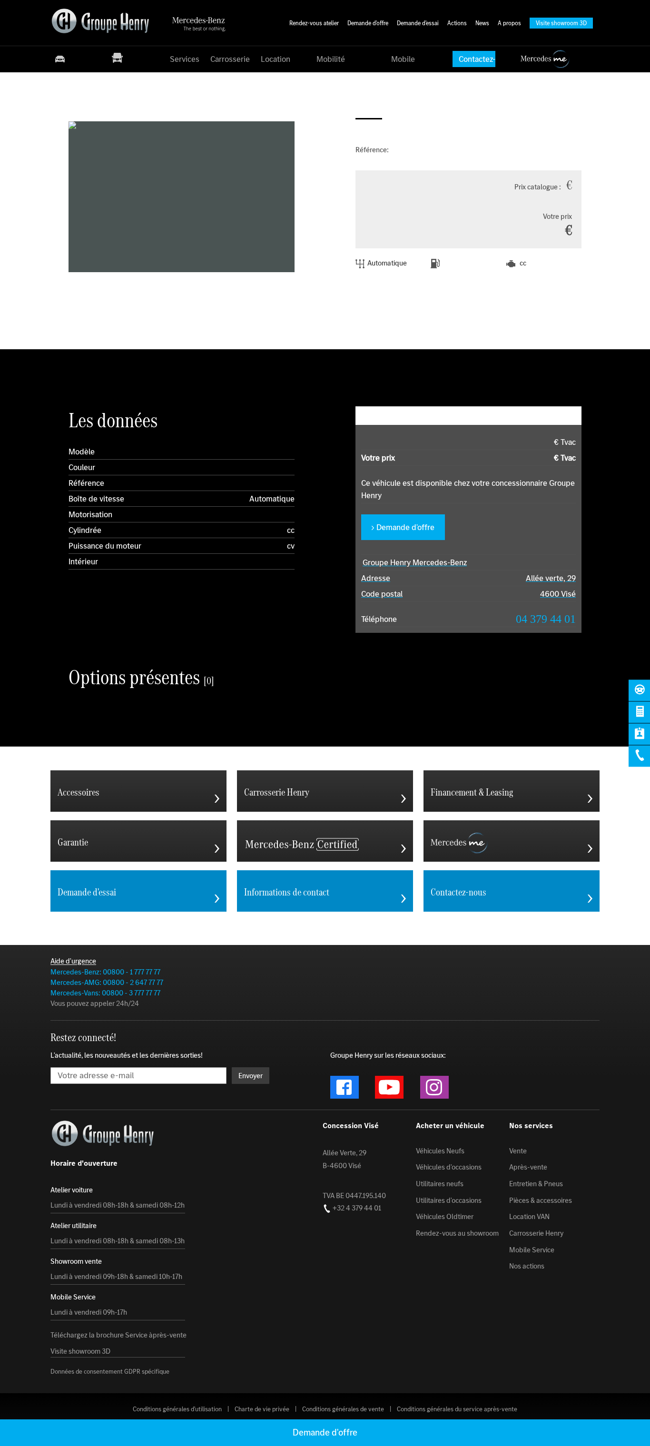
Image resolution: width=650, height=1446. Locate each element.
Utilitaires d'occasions (449, 1200)
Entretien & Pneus (536, 1184)
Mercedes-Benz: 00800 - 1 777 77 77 (105, 972)
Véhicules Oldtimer (444, 1216)
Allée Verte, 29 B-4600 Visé (344, 1159)
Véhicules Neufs (440, 1150)
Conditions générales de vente (343, 1409)
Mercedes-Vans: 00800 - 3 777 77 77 (105, 993)
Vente (518, 1150)
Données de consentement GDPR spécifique (109, 1371)
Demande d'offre (405, 527)
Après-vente (528, 1167)
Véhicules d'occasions (449, 1167)
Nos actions (526, 1266)
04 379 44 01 (546, 619)
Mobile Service (531, 1249)
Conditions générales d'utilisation (177, 1409)
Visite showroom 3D (80, 1351)
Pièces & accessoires (540, 1200)
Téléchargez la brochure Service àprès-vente (118, 1335)
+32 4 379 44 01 (356, 1208)
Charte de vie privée (262, 1409)
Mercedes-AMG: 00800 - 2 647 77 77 (106, 982)
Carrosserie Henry (536, 1233)
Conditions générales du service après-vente (457, 1409)
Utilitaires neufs (439, 1184)
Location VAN (529, 1216)
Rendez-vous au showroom (457, 1233)
